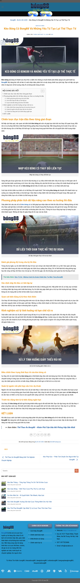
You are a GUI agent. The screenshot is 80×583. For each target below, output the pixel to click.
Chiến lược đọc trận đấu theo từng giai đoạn (18, 94)
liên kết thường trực (55, 442)
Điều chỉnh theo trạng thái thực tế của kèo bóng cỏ (21, 107)
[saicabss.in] (40, 7)
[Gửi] (77, 471)
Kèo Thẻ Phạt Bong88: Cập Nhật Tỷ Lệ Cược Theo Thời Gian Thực (29, 508)
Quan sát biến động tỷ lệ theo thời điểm (18, 102)
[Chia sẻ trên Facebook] (34, 434)
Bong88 (13, 20)
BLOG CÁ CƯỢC (22, 20)
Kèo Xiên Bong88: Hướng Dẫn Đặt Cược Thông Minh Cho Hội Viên (29, 502)
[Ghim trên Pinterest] (45, 434)
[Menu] (2, 7)
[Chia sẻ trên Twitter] (38, 434)
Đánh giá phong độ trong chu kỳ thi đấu (18, 98)
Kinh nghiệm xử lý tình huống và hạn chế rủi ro (18, 105)
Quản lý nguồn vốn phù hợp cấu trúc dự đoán (19, 109)
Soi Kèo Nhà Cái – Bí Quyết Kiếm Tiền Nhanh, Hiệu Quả (25, 495)
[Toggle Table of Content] (41, 91)
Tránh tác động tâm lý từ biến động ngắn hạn (19, 111)
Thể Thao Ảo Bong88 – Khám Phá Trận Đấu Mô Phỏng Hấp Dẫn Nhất (46, 427)
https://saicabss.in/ (70, 530)
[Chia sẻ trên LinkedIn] (48, 434)
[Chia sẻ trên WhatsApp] (31, 434)
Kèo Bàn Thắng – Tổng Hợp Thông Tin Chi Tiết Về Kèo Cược (27, 482)
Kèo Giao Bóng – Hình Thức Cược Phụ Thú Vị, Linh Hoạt (26, 489)
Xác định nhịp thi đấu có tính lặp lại (16, 100)
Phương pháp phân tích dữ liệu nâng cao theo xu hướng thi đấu (24, 96)
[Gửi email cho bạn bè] (41, 434)
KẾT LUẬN (7, 114)
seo (52, 34)
